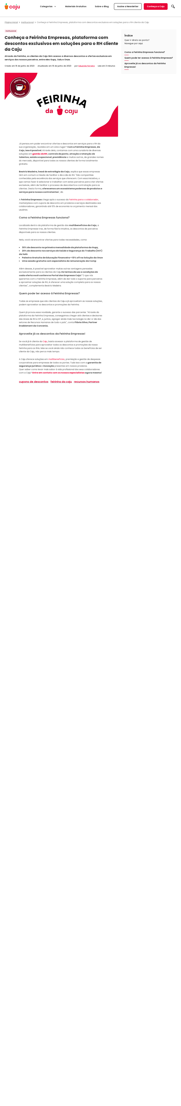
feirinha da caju (61, 382)
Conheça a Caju (155, 6)
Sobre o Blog (102, 6)
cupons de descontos (33, 382)
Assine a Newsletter (127, 6)
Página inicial (11, 22)
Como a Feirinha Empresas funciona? (144, 52)
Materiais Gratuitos (75, 6)
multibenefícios (56, 359)
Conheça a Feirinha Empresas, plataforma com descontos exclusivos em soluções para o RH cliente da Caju (93, 22)
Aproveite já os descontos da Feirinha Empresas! (145, 65)
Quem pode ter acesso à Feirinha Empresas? (148, 57)
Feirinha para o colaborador (83, 199)
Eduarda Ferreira (86, 66)
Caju (45, 341)
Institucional (27, 22)
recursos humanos (86, 382)
